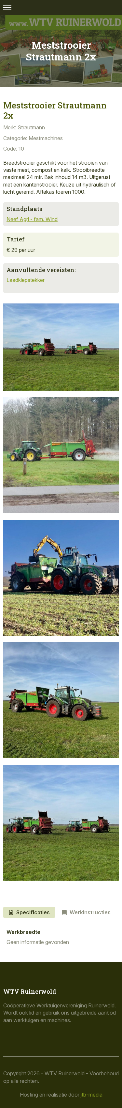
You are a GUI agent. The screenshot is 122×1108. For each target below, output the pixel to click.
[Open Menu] (7, 7)
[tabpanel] (61, 937)
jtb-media (91, 1094)
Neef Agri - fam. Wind (32, 219)
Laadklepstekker (26, 280)
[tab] (29, 912)
